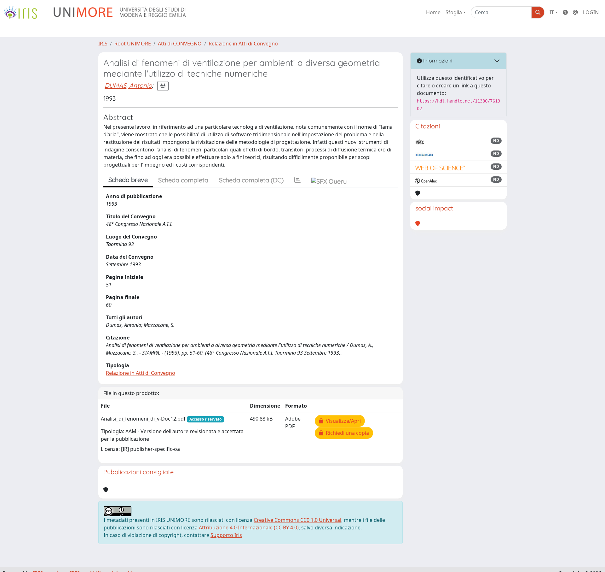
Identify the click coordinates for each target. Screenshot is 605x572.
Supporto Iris (226, 535)
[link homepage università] (120, 12)
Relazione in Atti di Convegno (243, 43)
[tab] (297, 180)
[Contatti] (575, 12)
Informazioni (437, 60)
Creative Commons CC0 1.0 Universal (297, 519)
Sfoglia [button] (454, 12)
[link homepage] (23, 12)
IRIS (102, 43)
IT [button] (552, 12)
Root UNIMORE (132, 43)
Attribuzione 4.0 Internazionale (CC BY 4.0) (249, 527)
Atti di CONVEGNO (180, 43)
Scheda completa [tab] (183, 180)
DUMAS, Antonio (128, 85)
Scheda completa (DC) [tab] (251, 180)
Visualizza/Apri (342, 420)
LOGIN (591, 12)
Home (433, 12)
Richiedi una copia (346, 432)
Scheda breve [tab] (128, 180)
